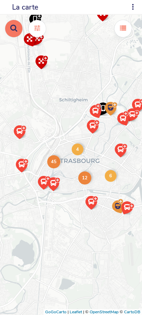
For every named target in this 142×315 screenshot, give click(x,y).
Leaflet (76, 312)
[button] (122, 214)
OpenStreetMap (104, 312)
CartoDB (132, 312)
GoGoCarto (56, 312)
